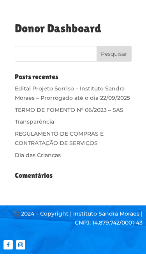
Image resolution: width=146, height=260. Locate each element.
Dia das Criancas (38, 155)
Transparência (34, 121)
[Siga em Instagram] (20, 244)
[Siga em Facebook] (8, 244)
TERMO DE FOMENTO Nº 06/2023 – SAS (69, 109)
